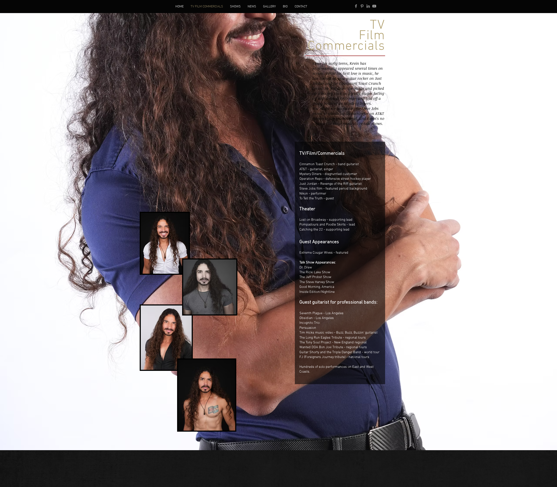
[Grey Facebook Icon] (356, 6)
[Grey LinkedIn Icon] (368, 6)
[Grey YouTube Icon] (374, 6)
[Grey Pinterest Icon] (362, 6)
